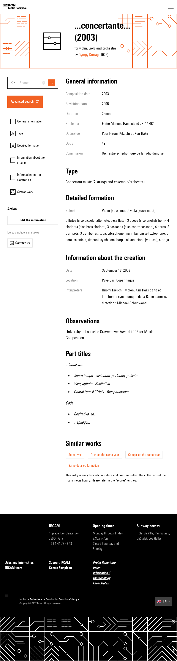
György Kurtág (89, 54)
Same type (75, 455)
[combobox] (32, 83)
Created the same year (105, 455)
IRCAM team (13, 568)
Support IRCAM (59, 562)
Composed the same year (144, 455)
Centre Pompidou (60, 568)
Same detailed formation (83, 465)
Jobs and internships (19, 562)
